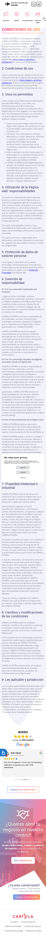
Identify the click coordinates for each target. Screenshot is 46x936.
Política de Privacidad (14, 930)
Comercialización (28, 921)
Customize (23, 477)
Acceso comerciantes (26, 897)
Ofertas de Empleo (13, 926)
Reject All (23, 472)
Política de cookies (33, 930)
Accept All (23, 467)
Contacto (14, 921)
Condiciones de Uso (32, 926)
